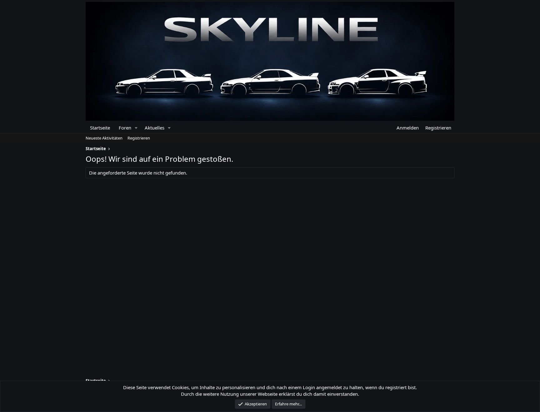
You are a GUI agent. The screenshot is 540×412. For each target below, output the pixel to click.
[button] (136, 128)
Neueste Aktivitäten (104, 138)
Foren (125, 128)
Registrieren (139, 138)
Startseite (100, 128)
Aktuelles (154, 128)
